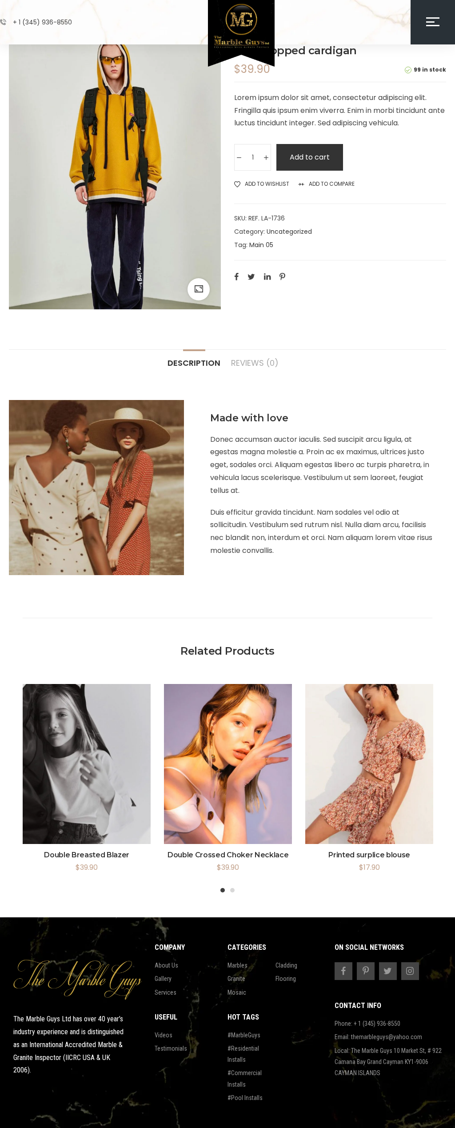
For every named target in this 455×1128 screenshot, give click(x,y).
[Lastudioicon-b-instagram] (410, 971)
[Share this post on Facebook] (236, 276)
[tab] (194, 359)
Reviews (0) (255, 362)
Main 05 (261, 244)
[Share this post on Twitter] (251, 276)
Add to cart (310, 157)
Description (194, 362)
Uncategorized (289, 231)
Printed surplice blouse (369, 855)
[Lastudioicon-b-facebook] (343, 971)
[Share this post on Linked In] (267, 276)
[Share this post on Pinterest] (282, 276)
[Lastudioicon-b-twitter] (388, 971)
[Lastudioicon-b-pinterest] (366, 971)
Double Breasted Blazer (86, 855)
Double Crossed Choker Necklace (228, 855)
